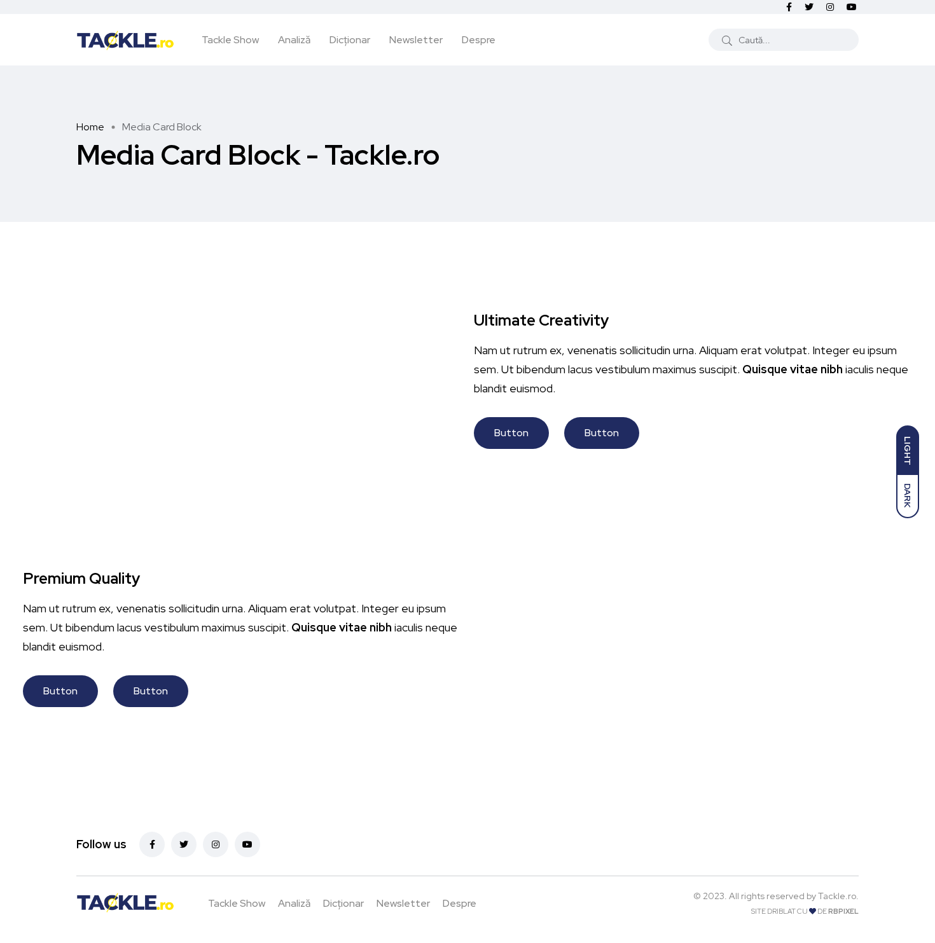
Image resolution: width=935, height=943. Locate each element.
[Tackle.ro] (125, 39)
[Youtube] (247, 844)
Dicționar (349, 39)
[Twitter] (184, 844)
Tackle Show (230, 39)
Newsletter (416, 39)
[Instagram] (215, 844)
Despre (478, 39)
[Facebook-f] (152, 844)
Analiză (294, 39)
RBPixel (843, 911)
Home (90, 127)
